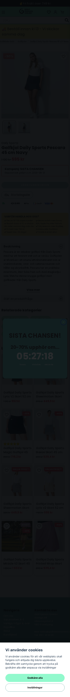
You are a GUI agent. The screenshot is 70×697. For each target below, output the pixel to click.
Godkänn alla (35, 677)
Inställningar (35, 687)
